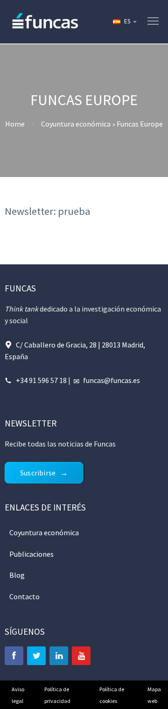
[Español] (124, 21)
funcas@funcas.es (111, 380)
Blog (17, 575)
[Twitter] (36, 655)
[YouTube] (81, 655)
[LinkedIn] (58, 655)
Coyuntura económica (76, 123)
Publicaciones (31, 554)
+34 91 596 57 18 (41, 380)
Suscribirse (38, 472)
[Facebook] (14, 655)
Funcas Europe (140, 123)
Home (15, 123)
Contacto (24, 596)
